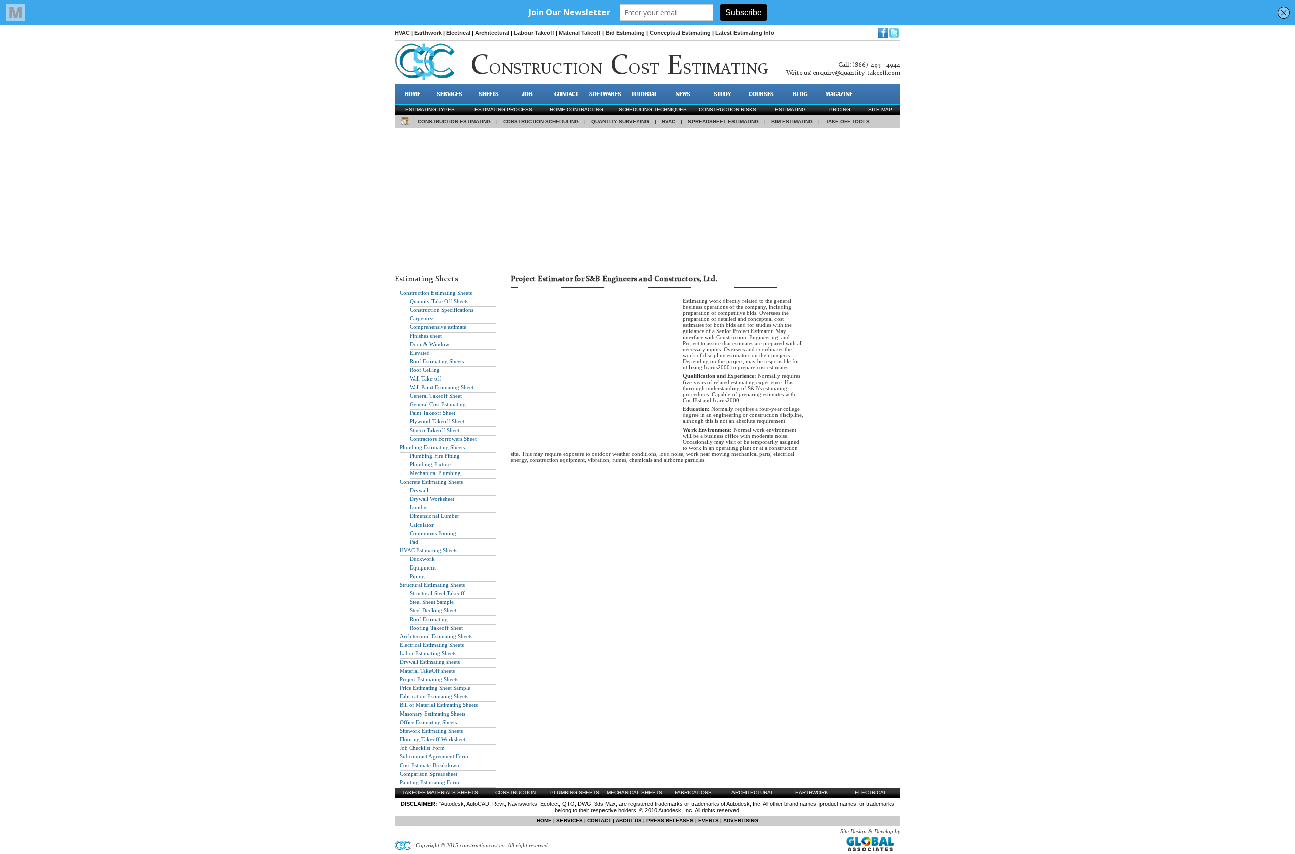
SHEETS (489, 94)
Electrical (458, 33)
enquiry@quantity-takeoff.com (856, 73)
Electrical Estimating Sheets (432, 645)
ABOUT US (629, 820)
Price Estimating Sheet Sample (435, 688)
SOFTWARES (605, 94)
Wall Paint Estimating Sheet (441, 387)
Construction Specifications (441, 310)
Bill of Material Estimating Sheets (439, 705)
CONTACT (566, 94)
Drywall (419, 490)
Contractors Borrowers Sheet (443, 439)
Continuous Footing (433, 533)
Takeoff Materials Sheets (440, 792)
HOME (412, 94)
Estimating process (503, 109)
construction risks (727, 109)
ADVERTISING (740, 820)
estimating (790, 109)
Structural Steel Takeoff (437, 593)
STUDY (722, 94)
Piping (417, 576)
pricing (839, 109)
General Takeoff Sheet (436, 396)
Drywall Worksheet (432, 499)
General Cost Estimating (438, 404)
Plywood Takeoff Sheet (437, 421)
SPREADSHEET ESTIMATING (723, 121)
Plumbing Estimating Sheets (432, 447)
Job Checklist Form (422, 748)
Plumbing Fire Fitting (435, 456)
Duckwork (422, 559)
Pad (414, 542)
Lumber (419, 507)
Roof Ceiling (425, 370)
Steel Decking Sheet (433, 610)
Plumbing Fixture (430, 464)
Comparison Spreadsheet (428, 774)
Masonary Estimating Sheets (432, 713)
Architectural (492, 33)
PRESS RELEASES (670, 820)
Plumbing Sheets (574, 792)
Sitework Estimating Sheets (431, 731)
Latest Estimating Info (744, 33)
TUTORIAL (644, 94)
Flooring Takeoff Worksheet (432, 739)
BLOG (800, 94)
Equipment (423, 567)
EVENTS (708, 820)
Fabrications (693, 792)
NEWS (683, 94)
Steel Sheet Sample (432, 602)
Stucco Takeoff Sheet (434, 430)
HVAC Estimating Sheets (428, 550)
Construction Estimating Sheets (436, 293)
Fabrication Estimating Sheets (434, 696)
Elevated (420, 353)
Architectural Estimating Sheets (436, 636)
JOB (527, 94)
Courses (761, 94)
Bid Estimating (625, 33)
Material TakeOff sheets (427, 671)
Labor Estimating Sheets (428, 653)
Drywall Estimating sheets (430, 662)
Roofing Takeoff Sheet (436, 628)
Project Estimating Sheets (429, 679)
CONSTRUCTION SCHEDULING (541, 121)
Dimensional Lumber (434, 516)
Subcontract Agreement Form (434, 756)
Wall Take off (425, 378)
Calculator (422, 524)
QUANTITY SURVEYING (620, 121)
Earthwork (428, 33)
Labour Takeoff (534, 33)
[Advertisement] (647, 198)
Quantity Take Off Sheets (439, 301)
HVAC (402, 33)
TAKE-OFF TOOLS (848, 121)
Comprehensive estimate (438, 327)
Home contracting (576, 109)
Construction (515, 792)
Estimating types (430, 109)
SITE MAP (880, 109)
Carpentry (421, 318)
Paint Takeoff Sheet (432, 413)
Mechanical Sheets (634, 792)
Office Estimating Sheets (428, 722)
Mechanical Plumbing (435, 473)
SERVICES (449, 94)
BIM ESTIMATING (792, 121)
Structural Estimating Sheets (432, 585)
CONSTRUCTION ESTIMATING (454, 121)
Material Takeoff (580, 33)
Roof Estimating (429, 619)
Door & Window (429, 344)
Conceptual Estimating (680, 33)
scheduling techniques (653, 109)
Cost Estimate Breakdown (429, 765)
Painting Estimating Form (429, 782)
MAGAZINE (839, 94)
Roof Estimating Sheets (437, 361)
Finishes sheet (426, 336)
